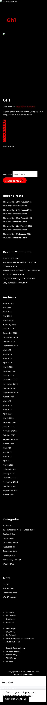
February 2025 (9, 371)
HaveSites (28, 674)
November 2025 (10, 337)
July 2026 (7, 307)
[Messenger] (23, 132)
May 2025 (7, 358)
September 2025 (10, 345)
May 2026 (7, 316)
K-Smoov (7, 262)
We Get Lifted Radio (12, 270)
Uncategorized (9, 555)
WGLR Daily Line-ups (12, 559)
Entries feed (8, 588)
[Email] (23, 126)
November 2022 (10, 482)
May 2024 (7, 409)
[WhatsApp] (23, 129)
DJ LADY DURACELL (26, 278)
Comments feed (10, 592)
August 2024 (8, 396)
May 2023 (7, 456)
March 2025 (8, 367)
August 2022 (8, 494)
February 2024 (9, 422)
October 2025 (9, 341)
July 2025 (7, 350)
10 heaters (8, 525)
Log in (5, 584)
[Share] (23, 140)
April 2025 (7, 362)
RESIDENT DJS (9, 106)
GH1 (6, 100)
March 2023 (8, 465)
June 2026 (7, 311)
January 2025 (8, 375)
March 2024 (8, 418)
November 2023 (10, 430)
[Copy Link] (23, 137)
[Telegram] (23, 135)
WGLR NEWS (8, 564)
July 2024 (7, 401)
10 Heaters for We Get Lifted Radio (18, 529)
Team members (10, 551)
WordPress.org (9, 597)
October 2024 (9, 388)
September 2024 (10, 392)
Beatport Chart (9, 534)
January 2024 (8, 426)
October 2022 (9, 486)
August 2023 (8, 443)
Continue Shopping (15, 698)
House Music (8, 538)
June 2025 (7, 354)
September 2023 (10, 439)
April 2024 (7, 413)
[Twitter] (23, 123)
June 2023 (7, 452)
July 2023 (7, 448)
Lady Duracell (9, 278)
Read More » (8, 146)
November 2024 (10, 384)
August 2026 (8, 303)
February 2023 (9, 469)
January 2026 (8, 328)
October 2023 (9, 435)
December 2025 (10, 333)
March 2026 (8, 320)
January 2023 (8, 473)
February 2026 (9, 324)
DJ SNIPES (15, 258)
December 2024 (10, 379)
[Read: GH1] (23, 63)
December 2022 (10, 477)
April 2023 (7, 460)
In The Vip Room (10, 542)
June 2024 (7, 405)
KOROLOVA (23, 282)
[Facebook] (23, 121)
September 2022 (10, 490)
